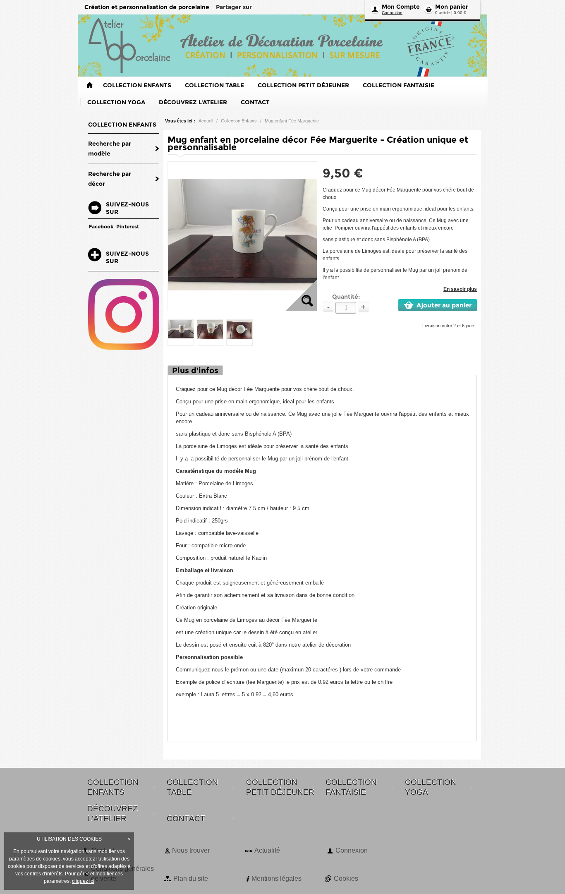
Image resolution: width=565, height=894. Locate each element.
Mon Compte (401, 6)
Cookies (346, 878)
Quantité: (346, 296)
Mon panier (451, 6)
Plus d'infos (195, 370)
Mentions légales (276, 878)
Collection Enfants (239, 120)
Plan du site (190, 878)
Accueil (206, 120)
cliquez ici (83, 881)
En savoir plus (460, 289)
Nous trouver (191, 850)
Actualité (267, 850)
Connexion (392, 12)
